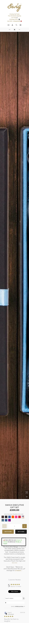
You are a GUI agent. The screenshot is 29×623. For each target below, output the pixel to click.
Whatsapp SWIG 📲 (14, 19)
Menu (8, 25)
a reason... (18, 570)
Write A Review (14, 591)
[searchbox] (13, 598)
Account (12, 25)
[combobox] (18, 606)
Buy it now (21, 531)
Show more (14, 562)
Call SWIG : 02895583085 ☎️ (14, 21)
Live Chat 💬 (14, 17)
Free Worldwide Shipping (14, 16)
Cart (20, 25)
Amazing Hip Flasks (14, 14)
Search (16, 25)
